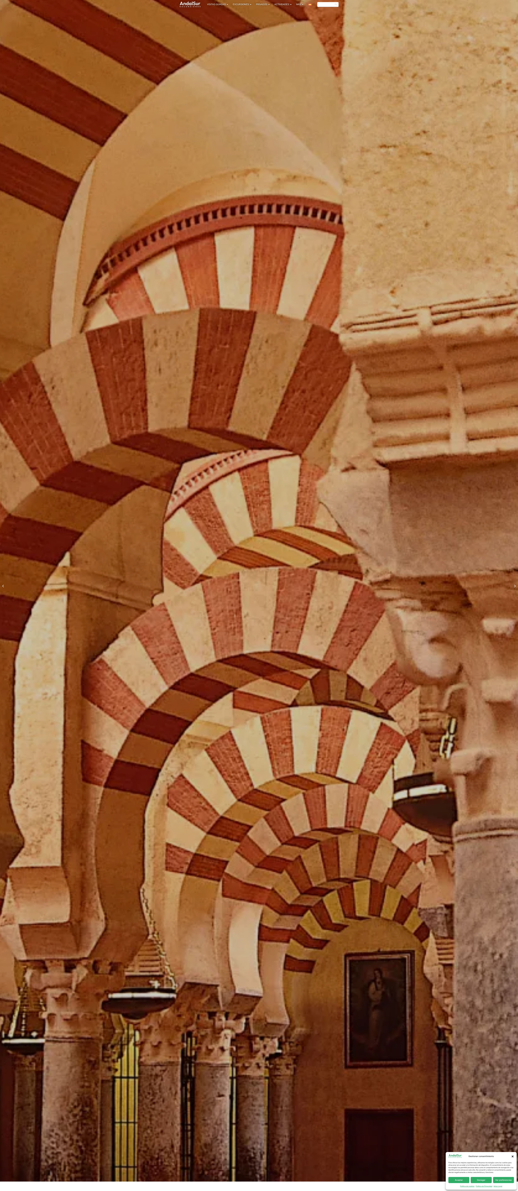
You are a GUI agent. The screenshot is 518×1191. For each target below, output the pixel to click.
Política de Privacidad (484, 1186)
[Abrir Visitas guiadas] (227, 4)
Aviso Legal (498, 1186)
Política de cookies (467, 1186)
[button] (512, 1156)
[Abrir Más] (303, 4)
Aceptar (459, 1180)
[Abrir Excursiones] (251, 4)
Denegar (481, 1180)
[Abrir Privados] (269, 4)
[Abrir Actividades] (291, 4)
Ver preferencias (503, 1180)
